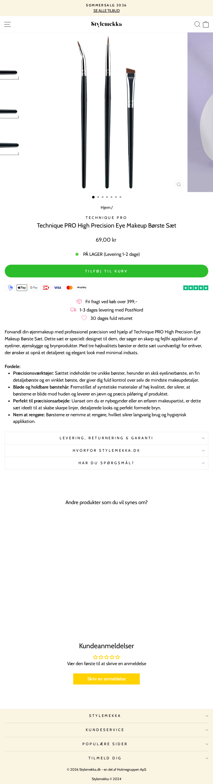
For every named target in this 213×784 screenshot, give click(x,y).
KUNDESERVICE (105, 729)
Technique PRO (107, 217)
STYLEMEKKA (105, 715)
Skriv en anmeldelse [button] (106, 678)
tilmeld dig (105, 758)
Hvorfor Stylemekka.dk (106, 450)
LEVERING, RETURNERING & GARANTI (106, 438)
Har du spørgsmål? (106, 463)
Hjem (105, 207)
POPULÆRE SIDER (105, 744)
